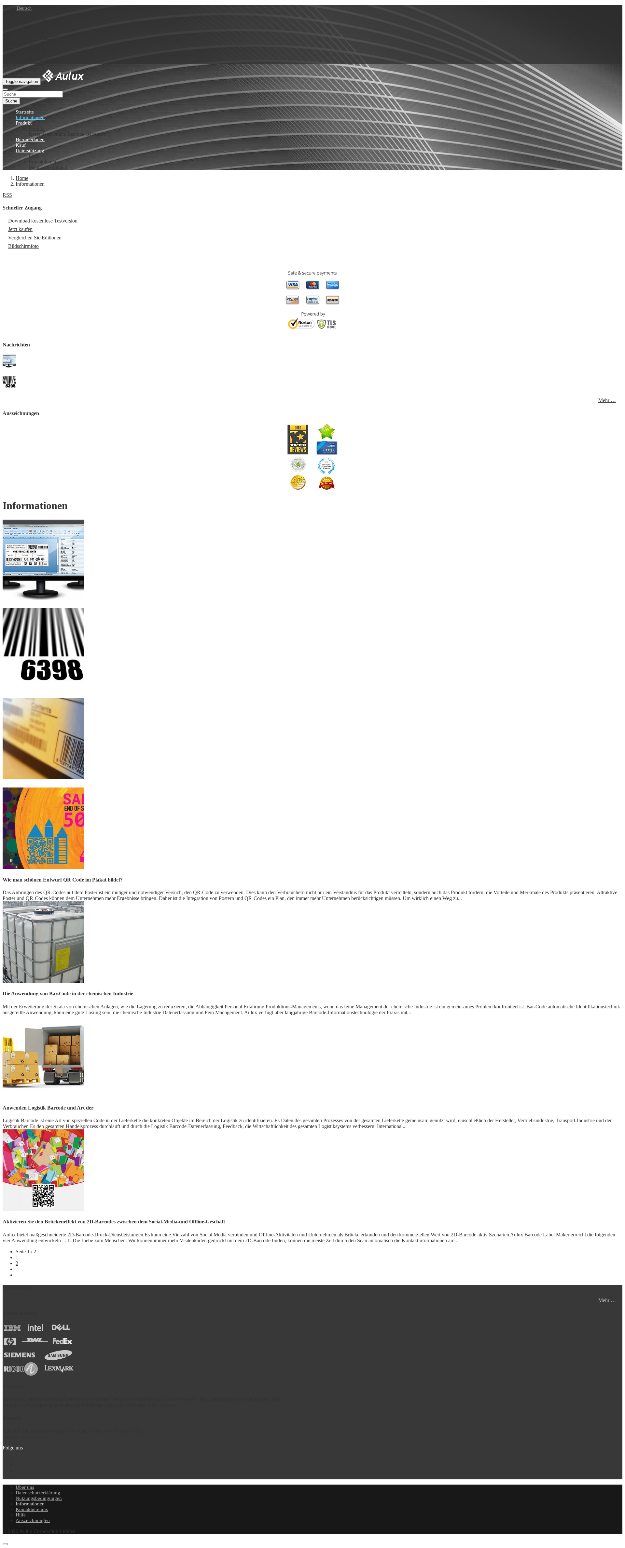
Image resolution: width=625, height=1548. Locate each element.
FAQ (33, 156)
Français (39, 19)
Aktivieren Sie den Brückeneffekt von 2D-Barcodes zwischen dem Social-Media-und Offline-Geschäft (114, 1221)
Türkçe (37, 55)
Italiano (38, 49)
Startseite (25, 111)
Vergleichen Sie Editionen (35, 237)
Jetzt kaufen (20, 229)
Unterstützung (30, 150)
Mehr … (607, 400)
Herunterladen (30, 139)
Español (38, 31)
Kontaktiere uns (45, 161)
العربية (37, 43)
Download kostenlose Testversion (42, 220)
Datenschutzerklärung (38, 1492)
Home (22, 178)
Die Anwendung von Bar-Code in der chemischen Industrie (68, 993)
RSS (7, 195)
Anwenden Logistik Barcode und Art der (48, 1108)
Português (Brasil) (48, 37)
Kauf (21, 145)
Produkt (24, 123)
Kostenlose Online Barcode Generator (67, 134)
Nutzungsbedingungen (39, 1498)
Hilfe (21, 1514)
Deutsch (24, 8)
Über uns (25, 1487)
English (38, 14)
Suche (11, 101)
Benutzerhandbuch (48, 167)
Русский (39, 61)
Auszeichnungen (33, 1520)
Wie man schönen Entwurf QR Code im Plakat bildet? (63, 879)
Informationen (30, 117)
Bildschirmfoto (23, 246)
